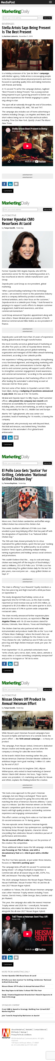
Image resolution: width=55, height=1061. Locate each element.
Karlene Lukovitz (11, 36)
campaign (44, 73)
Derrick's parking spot (23, 862)
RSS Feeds (15, 1032)
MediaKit (29, 1029)
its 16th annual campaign (28, 738)
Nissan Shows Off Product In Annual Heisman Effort (23, 986)
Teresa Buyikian (10, 483)
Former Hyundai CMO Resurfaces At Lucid (19, 976)
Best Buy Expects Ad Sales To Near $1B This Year (22, 990)
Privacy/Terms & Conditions (21, 1035)
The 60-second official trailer (16, 840)
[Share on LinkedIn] (10, 184)
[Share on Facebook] (4, 184)
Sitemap (23, 1032)
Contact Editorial (40, 1029)
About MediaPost (17, 1029)
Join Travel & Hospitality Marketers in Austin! (21, 1016)
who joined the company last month (26, 401)
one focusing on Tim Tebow (15, 850)
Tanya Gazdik (9, 228)
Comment (8, 191)
